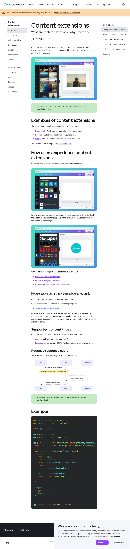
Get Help (25, 530)
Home (31, 4)
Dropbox (39, 135)
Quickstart (41, 109)
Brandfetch (40, 131)
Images (38, 339)
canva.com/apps (64, 143)
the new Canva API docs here (67, 12)
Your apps (88, 4)
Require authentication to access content (53, 284)
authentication (43, 400)
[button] (46, 4)
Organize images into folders (48, 280)
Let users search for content (47, 276)
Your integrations (103, 4)
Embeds (38, 343)
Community (11, 530)
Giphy (37, 138)
